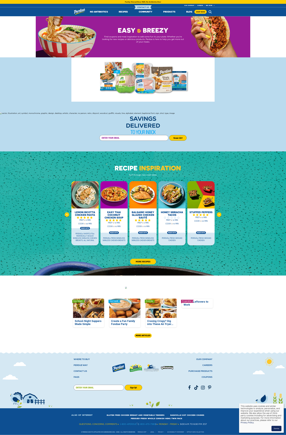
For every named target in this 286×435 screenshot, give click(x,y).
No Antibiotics (99, 11)
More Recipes (143, 261)
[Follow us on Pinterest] (209, 387)
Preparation (186, 301)
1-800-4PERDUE (128, 424)
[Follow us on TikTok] (196, 387)
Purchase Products (200, 371)
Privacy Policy (247, 422)
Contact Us (143, 7)
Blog (189, 11)
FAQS (76, 377)
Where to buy (82, 359)
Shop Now (200, 12)
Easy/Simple (78, 301)
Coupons (207, 377)
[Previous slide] (67, 214)
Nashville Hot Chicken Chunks (187, 415)
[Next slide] (219, 214)
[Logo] (119, 368)
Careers (200, 5)
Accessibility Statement (175, 432)
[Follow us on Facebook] (189, 387)
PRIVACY (160, 432)
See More (209, 5)
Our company (189, 5)
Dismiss (276, 428)
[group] (85, 214)
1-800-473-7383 (147, 424)
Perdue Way (81, 365)
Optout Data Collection (195, 432)
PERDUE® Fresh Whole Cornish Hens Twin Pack (156, 419)
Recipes (123, 11)
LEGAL (152, 432)
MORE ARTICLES (143, 335)
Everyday (149, 301)
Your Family (114, 301)
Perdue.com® (142, 432)
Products (169, 11)
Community (145, 11)
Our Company (204, 359)
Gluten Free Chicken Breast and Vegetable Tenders (135, 415)
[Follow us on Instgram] (203, 387)
